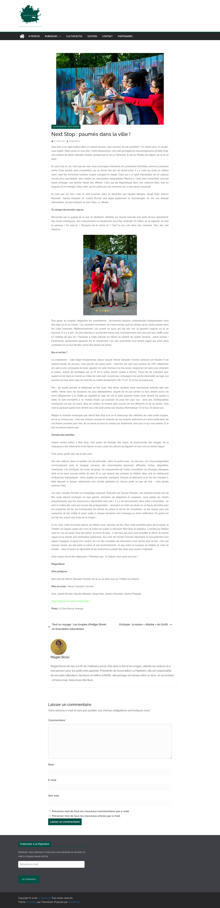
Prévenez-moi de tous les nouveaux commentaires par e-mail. (90, 811)
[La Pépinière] (22, 36)
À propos (34, 36)
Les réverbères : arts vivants (66, 127)
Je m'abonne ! (29, 879)
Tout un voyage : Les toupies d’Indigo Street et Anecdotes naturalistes (79, 627)
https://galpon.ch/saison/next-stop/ (70, 601)
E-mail (53, 780)
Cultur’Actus (74, 36)
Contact (107, 36)
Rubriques (51, 36)
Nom (52, 764)
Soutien (92, 36)
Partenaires (125, 36)
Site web (53, 795)
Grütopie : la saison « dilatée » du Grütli (143, 624)
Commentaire (57, 720)
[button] (59, 36)
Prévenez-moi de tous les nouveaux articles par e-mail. (86, 815)
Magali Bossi (74, 141)
